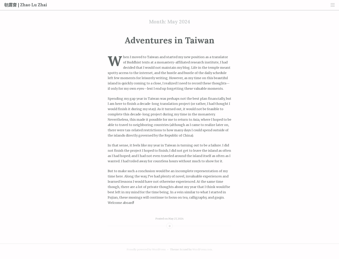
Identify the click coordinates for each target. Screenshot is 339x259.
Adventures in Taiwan (169, 40)
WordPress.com (202, 249)
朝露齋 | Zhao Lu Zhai (25, 5)
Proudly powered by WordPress (146, 249)
